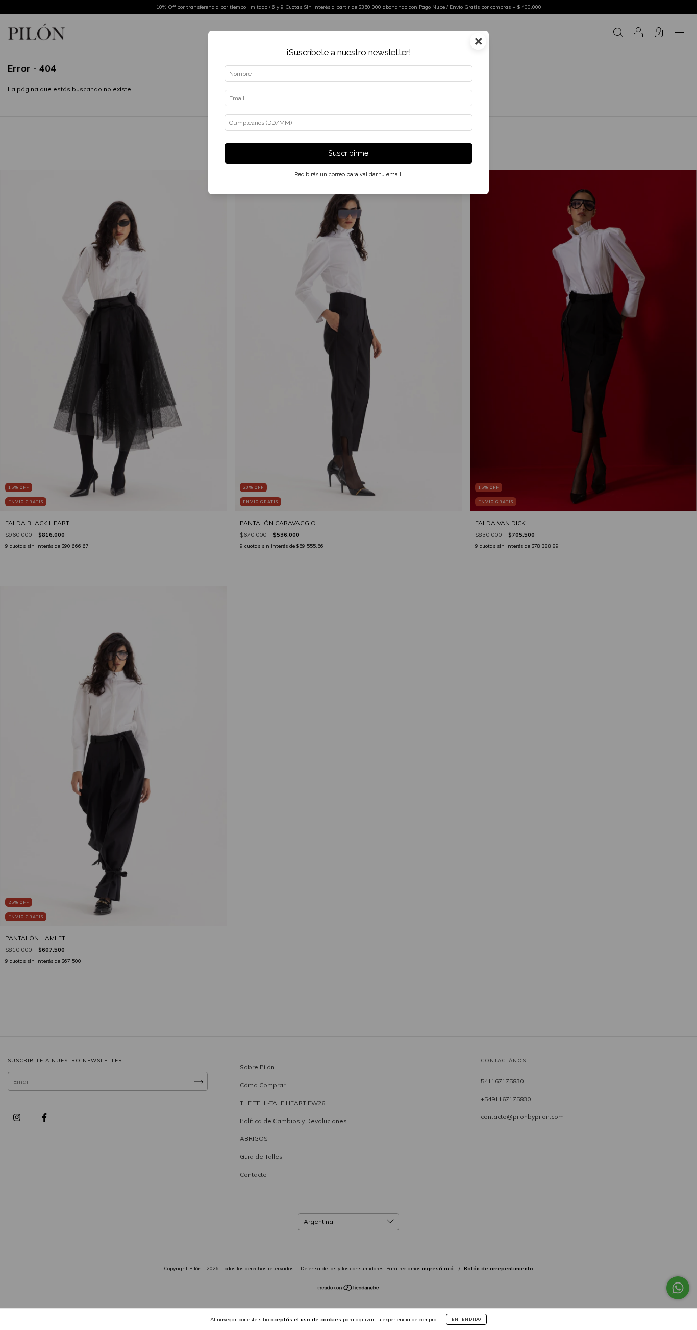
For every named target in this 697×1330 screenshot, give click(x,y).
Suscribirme (348, 153)
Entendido (466, 1319)
